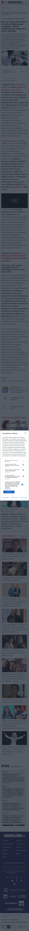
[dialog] (14, 465)
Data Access (14, 497)
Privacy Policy (23, 497)
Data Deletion (5, 497)
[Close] (25, 433)
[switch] (23, 464)
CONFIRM (9, 491)
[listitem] (14, 461)
